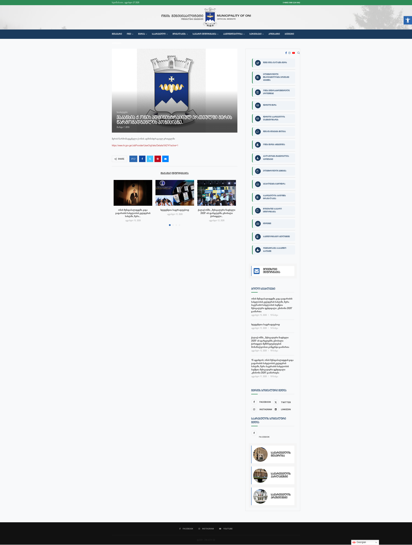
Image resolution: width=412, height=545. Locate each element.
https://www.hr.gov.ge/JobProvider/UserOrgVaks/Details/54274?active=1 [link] (145, 145)
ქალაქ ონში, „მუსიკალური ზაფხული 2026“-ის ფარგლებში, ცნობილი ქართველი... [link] (216, 213)
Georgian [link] (361, 542)
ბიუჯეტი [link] (289, 34)
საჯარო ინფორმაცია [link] (204, 34)
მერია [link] (141, 34)
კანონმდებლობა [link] (233, 34)
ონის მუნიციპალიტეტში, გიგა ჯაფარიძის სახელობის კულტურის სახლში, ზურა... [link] (132, 213)
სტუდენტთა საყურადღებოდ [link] (174, 210)
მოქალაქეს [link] (179, 34)
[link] (408, 20)
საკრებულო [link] (159, 34)
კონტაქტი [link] (274, 34)
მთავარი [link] (117, 34)
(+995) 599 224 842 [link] (291, 2)
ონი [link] (129, 34)
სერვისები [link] (255, 34)
